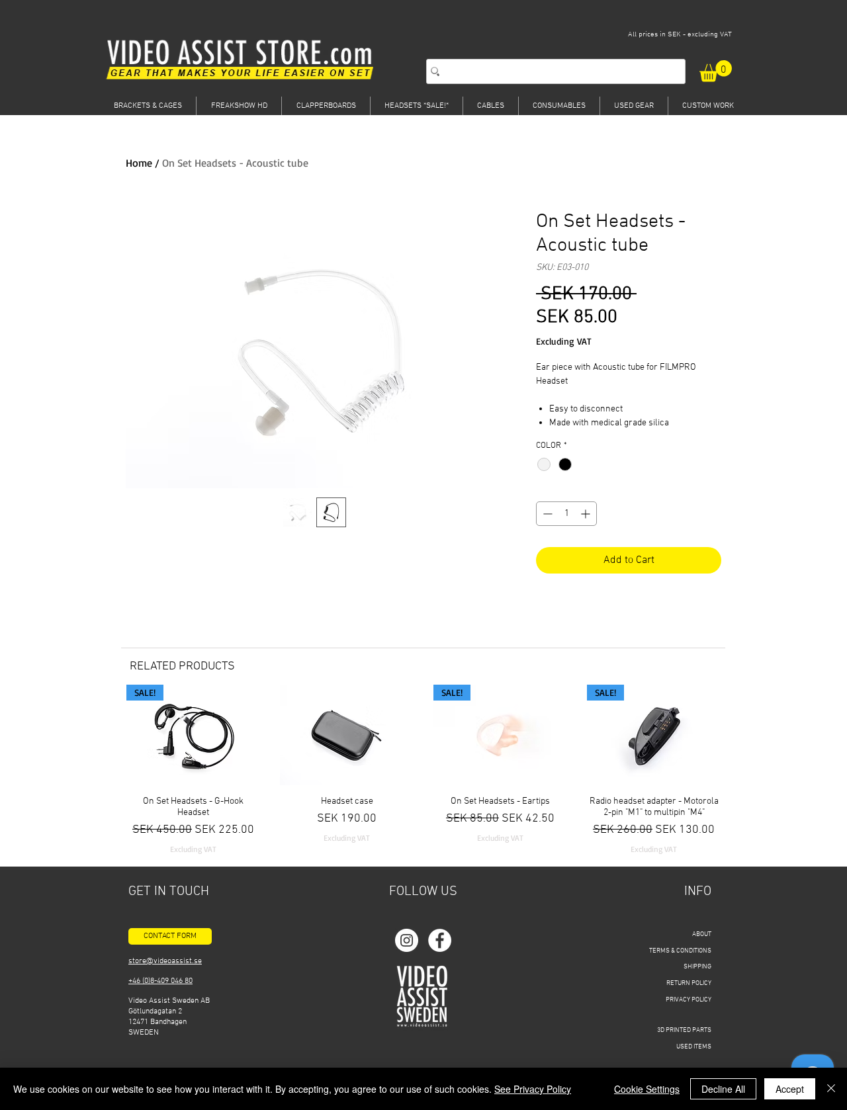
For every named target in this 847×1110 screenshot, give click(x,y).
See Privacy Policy (532, 1088)
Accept (790, 1088)
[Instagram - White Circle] (406, 940)
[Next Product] (740, 734)
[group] (423, 769)
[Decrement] (546, 513)
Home (139, 162)
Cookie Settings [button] (647, 1088)
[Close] (831, 1088)
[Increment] (586, 513)
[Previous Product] (107, 734)
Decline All (723, 1088)
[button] (715, 71)
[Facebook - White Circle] (439, 940)
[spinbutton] (566, 513)
